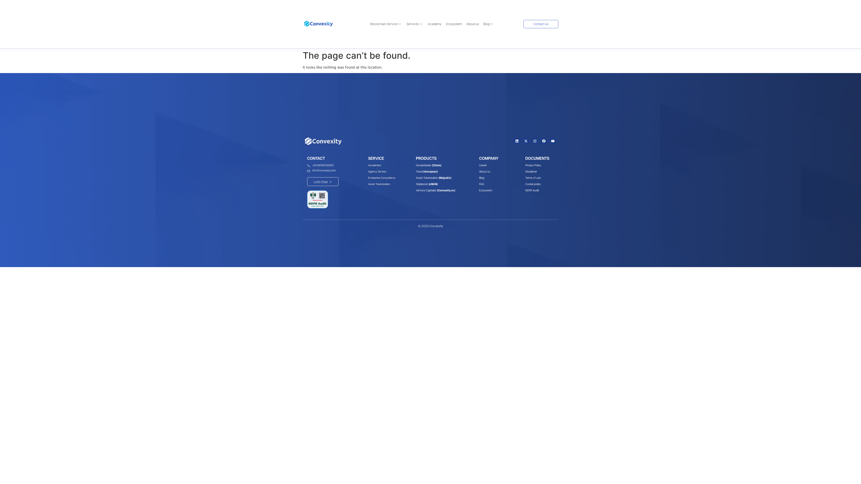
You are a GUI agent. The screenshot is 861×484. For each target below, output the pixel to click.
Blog (486, 24)
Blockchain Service (384, 24)
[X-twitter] (525, 141)
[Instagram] (534, 141)
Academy (435, 24)
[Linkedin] (516, 141)
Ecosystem (454, 24)
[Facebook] (543, 141)
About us (472, 24)
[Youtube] (552, 141)
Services (413, 24)
